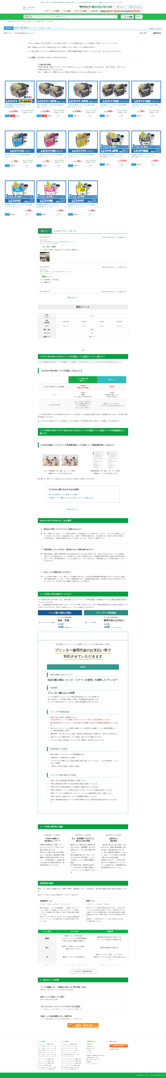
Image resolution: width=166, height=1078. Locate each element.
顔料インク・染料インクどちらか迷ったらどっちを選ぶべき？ (72, 498)
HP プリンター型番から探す (44, 1065)
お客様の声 (89, 1044)
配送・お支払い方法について (93, 1059)
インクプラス (89, 1052)
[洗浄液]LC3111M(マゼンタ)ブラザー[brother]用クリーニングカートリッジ (48, 205)
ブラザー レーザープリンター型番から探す (71, 1063)
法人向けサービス (90, 1048)
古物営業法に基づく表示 (92, 1057)
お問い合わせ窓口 (119, 1045)
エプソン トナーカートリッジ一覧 (69, 1046)
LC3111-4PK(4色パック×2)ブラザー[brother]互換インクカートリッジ (50, 106)
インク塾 (88, 1050)
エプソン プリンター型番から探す (46, 1059)
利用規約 (88, 1061)
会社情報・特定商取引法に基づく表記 (95, 1055)
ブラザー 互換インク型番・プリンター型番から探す (30, 21)
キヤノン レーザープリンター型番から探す (71, 1061)
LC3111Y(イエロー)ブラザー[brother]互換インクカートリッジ (81, 156)
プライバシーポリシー (91, 1063)
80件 (74, 231)
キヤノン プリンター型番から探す (46, 1061)
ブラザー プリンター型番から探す (46, 1063)
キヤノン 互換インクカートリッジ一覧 (47, 1048)
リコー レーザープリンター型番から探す (70, 1065)
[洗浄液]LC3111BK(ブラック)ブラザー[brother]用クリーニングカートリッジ (142, 156)
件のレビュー (28, 33)
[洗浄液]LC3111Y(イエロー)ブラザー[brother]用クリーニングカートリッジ (81, 205)
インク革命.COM (9, 21)
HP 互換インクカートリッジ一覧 (45, 1052)
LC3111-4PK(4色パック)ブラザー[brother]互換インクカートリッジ (81, 106)
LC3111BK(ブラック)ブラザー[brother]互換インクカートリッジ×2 (113, 106)
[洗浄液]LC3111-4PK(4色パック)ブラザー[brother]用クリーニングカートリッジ (112, 156)
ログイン (138, 16)
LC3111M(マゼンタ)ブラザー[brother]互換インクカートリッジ (50, 156)
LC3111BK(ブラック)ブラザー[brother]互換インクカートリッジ (145, 106)
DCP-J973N (50, 21)
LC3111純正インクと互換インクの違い (64, 494)
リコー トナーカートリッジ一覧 (68, 1052)
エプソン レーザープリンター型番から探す (71, 1059)
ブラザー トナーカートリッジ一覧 (69, 1050)
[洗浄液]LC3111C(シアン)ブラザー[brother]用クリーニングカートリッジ (18, 205)
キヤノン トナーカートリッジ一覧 (69, 1048)
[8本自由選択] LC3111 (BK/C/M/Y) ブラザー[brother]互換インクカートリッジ (18, 106)
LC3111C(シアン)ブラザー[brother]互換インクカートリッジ (18, 156)
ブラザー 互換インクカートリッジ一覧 (47, 1050)
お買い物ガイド (90, 1046)
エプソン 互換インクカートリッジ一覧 (47, 1046)
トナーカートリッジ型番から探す (69, 1044)
